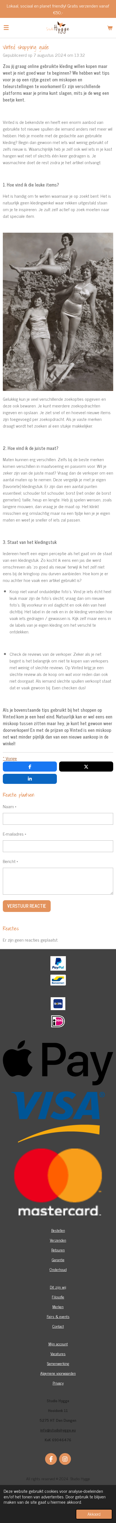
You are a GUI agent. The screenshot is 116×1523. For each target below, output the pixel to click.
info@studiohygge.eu (58, 1430)
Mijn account (58, 1343)
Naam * (9, 806)
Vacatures (58, 1353)
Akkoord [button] (94, 1514)
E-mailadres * (14, 833)
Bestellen (58, 1230)
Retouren (58, 1249)
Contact (58, 1326)
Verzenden (58, 1240)
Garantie (58, 1259)
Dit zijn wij (58, 1287)
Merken (58, 1306)
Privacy (58, 1383)
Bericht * (10, 861)
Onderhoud (58, 1269)
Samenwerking (58, 1363)
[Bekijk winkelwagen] (110, 27)
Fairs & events (58, 1316)
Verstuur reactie (26, 905)
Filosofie (58, 1296)
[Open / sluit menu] (6, 27)
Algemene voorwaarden (58, 1373)
